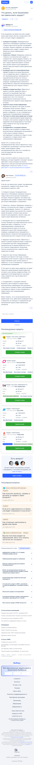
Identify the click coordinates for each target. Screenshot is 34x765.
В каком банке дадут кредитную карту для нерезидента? (14, 578)
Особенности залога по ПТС (8, 642)
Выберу (3, 654)
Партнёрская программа (17, 697)
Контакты (17, 682)
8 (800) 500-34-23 (17, 716)
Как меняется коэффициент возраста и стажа (13, 621)
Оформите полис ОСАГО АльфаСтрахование (13, 632)
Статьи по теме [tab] (24, 548)
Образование (17, 703)
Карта (15, 691)
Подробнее (28, 744)
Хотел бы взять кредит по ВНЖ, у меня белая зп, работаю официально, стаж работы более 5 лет (15, 585)
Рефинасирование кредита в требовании (14, 558)
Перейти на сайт (19, 424)
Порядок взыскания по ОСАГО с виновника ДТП (14, 613)
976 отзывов (13, 434)
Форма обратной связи (18, 710)
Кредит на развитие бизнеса (9, 627)
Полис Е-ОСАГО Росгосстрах (9, 630)
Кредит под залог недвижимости (16, 384)
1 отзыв (12, 386)
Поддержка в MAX (17, 713)
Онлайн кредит (11, 360)
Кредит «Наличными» (13, 408)
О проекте (17, 678)
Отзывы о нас (17, 685)
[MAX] (17, 726)
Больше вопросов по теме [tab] (9, 548)
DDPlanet (20, 761)
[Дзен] (21, 726)
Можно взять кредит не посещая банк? (13, 591)
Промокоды (17, 700)
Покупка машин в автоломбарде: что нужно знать (14, 651)
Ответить (17, 321)
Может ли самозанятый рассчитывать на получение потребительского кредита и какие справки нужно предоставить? (15, 571)
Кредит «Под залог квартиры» (16, 336)
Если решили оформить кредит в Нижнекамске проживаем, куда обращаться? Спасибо (16, 597)
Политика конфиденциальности (17, 694)
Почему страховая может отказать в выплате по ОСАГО (16, 615)
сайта (19, 691)
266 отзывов (13, 410)
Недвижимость (17, 706)
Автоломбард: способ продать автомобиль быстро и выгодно (15, 645)
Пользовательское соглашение (17, 737)
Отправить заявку (20, 352)
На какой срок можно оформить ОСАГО (12, 618)
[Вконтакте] (9, 726)
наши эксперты (17, 471)
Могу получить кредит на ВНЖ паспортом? (14, 602)
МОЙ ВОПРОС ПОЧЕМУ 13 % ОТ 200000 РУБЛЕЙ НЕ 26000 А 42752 (14, 553)
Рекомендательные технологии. (26, 741)
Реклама (17, 688)
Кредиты (5, 19)
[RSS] (25, 726)
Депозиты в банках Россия (8, 635)
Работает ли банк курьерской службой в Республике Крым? (14, 564)
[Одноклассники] (13, 726)
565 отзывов (13, 338)
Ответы (8, 654)
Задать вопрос (17, 475)
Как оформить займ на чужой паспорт (11, 648)
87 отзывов (13, 362)
